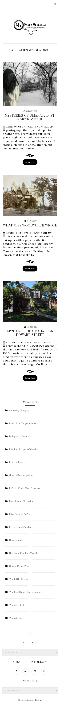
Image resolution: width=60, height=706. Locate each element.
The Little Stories (18, 579)
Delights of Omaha (19, 436)
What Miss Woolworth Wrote (30, 225)
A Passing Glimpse (19, 410)
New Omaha (15, 540)
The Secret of (16, 604)
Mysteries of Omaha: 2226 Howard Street (30, 333)
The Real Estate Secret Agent (25, 592)
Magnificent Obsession (21, 501)
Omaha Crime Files (19, 566)
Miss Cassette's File (19, 514)
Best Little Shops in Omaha (23, 423)
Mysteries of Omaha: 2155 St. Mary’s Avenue (30, 117)
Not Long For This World (23, 553)
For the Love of (17, 462)
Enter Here (30, 162)
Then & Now (16, 617)
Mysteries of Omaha (20, 527)
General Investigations (21, 475)
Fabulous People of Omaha (23, 449)
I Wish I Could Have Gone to (24, 488)
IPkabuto (39, 700)
